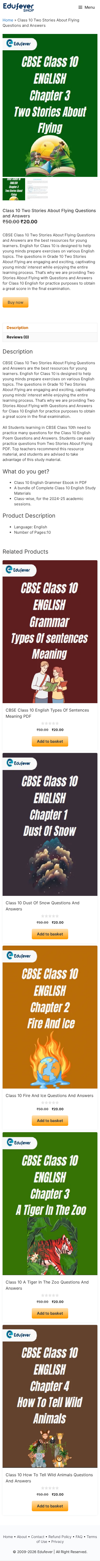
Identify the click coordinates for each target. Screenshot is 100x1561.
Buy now (15, 302)
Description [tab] (17, 327)
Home (8, 20)
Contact (37, 1536)
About (22, 1536)
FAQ (79, 1536)
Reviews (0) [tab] (18, 337)
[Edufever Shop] (19, 7)
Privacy (57, 1541)
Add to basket (50, 741)
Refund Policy (60, 1536)
